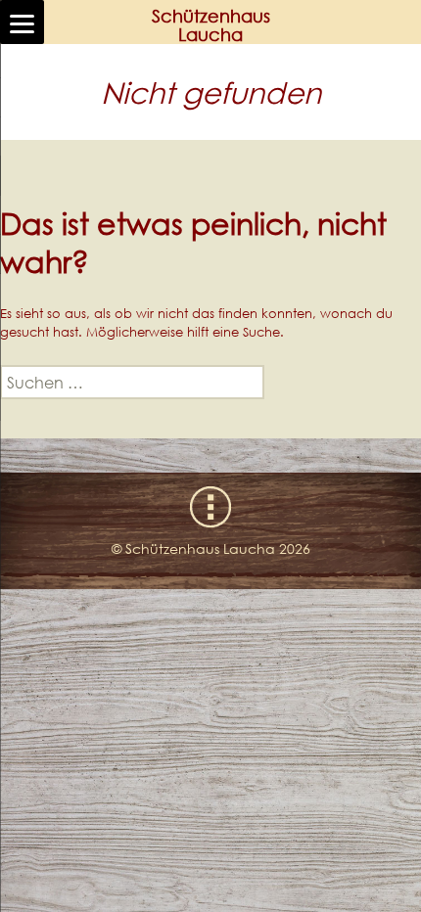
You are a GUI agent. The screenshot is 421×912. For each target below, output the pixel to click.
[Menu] (22, 22)
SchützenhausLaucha (211, 25)
